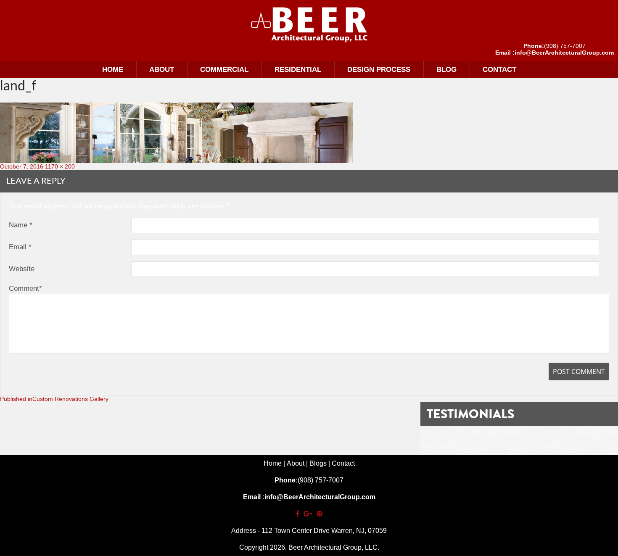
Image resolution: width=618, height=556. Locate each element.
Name (20, 225)
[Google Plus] (307, 513)
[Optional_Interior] (309, 24)
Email (20, 247)
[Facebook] (297, 513)
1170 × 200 (60, 166)
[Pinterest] (319, 513)
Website (21, 269)
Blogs (318, 463)
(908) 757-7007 (565, 45)
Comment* (25, 288)
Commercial (224, 70)
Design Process (378, 70)
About (161, 70)
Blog (446, 70)
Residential (298, 70)
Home (112, 70)
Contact (499, 70)
